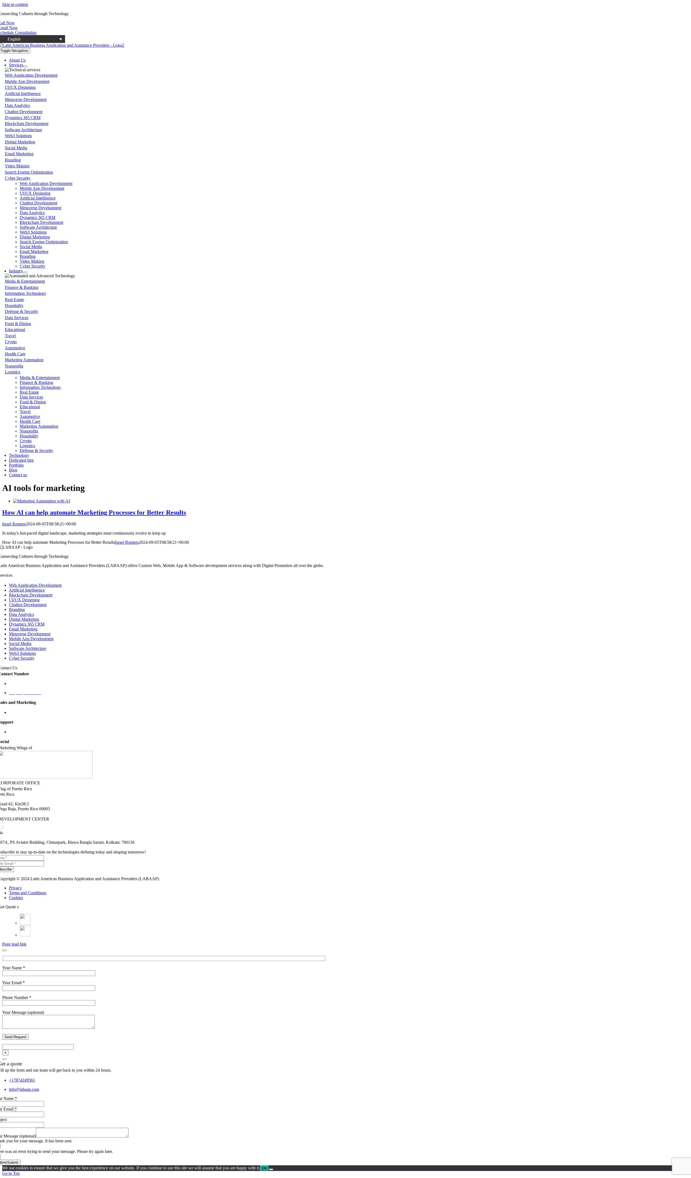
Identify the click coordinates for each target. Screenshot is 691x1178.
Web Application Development (31, 75)
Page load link (14, 944)
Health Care (15, 354)
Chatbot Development (23, 111)
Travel (10, 335)
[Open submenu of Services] (25, 66)
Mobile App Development (27, 81)
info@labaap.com (24, 732)
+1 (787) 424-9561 (25, 683)
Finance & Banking (21, 287)
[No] (271, 1169)
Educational (15, 329)
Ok (264, 1168)
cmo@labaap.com (24, 712)
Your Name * (13, 968)
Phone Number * (16, 997)
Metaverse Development (25, 99)
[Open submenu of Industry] (25, 272)
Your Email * (13, 982)
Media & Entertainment (25, 281)
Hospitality (14, 305)
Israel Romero (14, 524)
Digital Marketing (20, 142)
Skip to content (15, 4)
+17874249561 (22, 1080)
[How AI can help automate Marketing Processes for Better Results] (41, 501)
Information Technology (25, 293)
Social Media (16, 148)
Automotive (15, 348)
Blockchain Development (26, 123)
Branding (13, 160)
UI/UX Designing (20, 87)
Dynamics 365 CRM (22, 117)
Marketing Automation (24, 359)
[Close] (4, 950)
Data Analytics (17, 105)
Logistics (12, 372)
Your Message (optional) (23, 1012)
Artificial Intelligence (23, 93)
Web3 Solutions (18, 135)
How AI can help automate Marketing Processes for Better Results (94, 512)
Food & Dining (18, 323)
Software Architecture (23, 129)
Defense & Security (21, 311)
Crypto (11, 341)
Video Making (17, 166)
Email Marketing (19, 153)
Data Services (16, 317)
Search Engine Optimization (29, 172)
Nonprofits (14, 366)
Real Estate (14, 299)
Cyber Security (18, 178)
